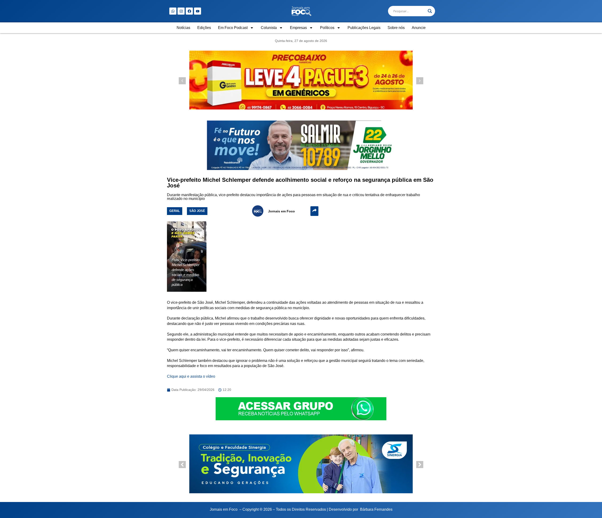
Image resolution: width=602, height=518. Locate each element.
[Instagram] (181, 11)
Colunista (269, 28)
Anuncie (419, 28)
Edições (204, 28)
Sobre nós (396, 28)
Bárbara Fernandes (376, 509)
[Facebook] (189, 11)
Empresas (298, 28)
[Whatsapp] (172, 11)
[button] (419, 80)
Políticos (327, 28)
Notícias (183, 28)
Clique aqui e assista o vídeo (191, 376)
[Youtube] (197, 11)
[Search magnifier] (430, 11)
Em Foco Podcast (233, 28)
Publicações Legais (364, 28)
